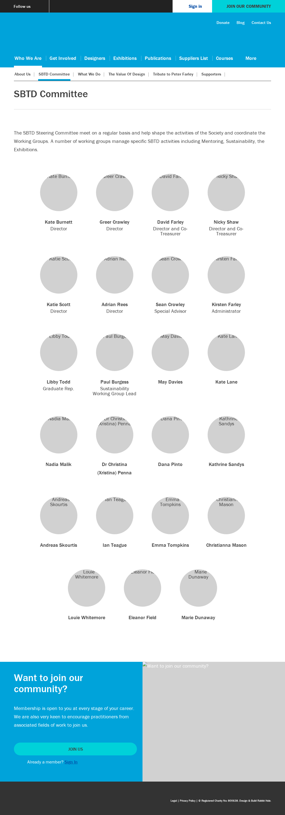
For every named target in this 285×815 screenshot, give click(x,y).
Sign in (195, 6)
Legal (174, 800)
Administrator (226, 307)
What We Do (89, 74)
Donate (223, 22)
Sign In (71, 762)
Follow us (22, 6)
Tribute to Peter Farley (173, 74)
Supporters (211, 74)
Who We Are (27, 58)
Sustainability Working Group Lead (114, 387)
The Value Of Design (127, 74)
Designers (94, 58)
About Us (22, 74)
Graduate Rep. (58, 385)
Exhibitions (125, 58)
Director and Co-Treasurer (170, 227)
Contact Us (261, 22)
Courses (224, 58)
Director (58, 225)
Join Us (75, 749)
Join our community (249, 6)
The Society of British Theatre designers (28, 34)
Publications (158, 58)
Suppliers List (193, 58)
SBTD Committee (54, 74)
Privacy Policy (187, 800)
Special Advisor (170, 307)
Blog (241, 22)
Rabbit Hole (264, 800)
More (250, 58)
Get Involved (63, 58)
